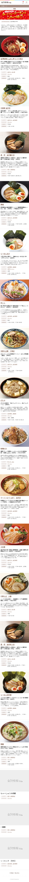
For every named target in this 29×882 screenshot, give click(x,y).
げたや (3, 400)
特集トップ (4, 6)
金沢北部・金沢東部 (12, 316)
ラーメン (10, 74)
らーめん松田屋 (6, 695)
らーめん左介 (5, 254)
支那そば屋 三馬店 (8, 351)
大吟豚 (3, 547)
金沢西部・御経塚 (12, 267)
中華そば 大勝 (6, 596)
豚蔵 (2, 204)
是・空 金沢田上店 (8, 644)
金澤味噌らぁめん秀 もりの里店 (12, 59)
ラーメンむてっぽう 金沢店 (11, 498)
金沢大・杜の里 (11, 72)
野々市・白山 (11, 462)
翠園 (2, 744)
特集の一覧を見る (15, 873)
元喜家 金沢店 (5, 108)
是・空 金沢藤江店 (8, 155)
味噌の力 (4, 448)
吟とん (3, 303)
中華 (9, 269)
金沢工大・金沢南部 (12, 120)
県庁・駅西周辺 (11, 169)
